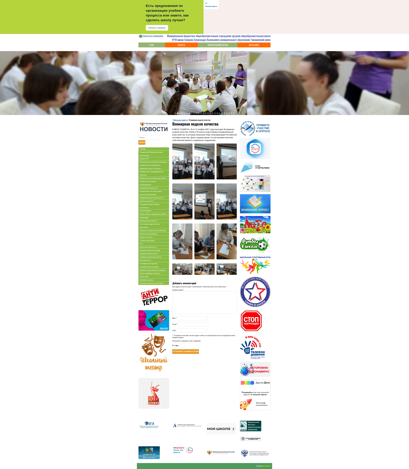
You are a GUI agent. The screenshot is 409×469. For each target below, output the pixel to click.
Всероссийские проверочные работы (153, 214)
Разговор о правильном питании (151, 283)
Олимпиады (144, 217)
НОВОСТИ (181, 44)
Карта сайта (144, 277)
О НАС (151, 44)
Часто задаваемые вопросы (150, 273)
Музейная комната (146, 280)
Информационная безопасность (151, 198)
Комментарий (178, 290)
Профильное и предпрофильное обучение (151, 173)
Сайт (174, 330)
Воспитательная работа (148, 234)
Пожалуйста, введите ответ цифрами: (186, 341)
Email (175, 324)
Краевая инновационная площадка (152, 270)
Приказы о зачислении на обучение (153, 230)
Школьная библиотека (148, 247)
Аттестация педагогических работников (150, 225)
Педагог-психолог (146, 237)
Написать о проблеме (157, 28)
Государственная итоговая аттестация (149, 205)
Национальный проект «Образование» (148, 183)
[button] (175, 113)
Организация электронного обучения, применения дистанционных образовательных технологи (153, 165)
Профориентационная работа (150, 257)
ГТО (141, 244)
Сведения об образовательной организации (151, 153)
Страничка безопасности (149, 188)
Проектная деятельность (149, 254)
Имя (174, 318)
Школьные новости (147, 201)
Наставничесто (145, 260)
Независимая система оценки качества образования (151, 192)
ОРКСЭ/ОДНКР (145, 211)
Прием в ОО (144, 159)
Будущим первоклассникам (150, 250)
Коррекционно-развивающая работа (153, 178)
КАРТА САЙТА (254, 44)
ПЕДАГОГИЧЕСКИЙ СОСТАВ (218, 44)
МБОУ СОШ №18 (266, 466)
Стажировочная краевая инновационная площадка (149, 265)
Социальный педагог (147, 240)
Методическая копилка (148, 221)
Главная (143, 149)
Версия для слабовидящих (153, 35)
